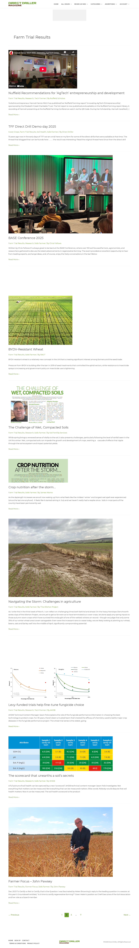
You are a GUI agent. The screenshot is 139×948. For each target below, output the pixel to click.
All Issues (65, 4)
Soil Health (41, 132)
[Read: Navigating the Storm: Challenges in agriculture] (60, 558)
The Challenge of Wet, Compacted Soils (38, 427)
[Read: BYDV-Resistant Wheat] (40, 320)
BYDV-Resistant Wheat (25, 349)
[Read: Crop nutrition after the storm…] (38, 471)
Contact (25, 940)
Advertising (110, 4)
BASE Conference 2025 (25, 238)
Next (127, 915)
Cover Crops (13, 132)
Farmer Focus (31, 887)
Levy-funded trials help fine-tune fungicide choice (46, 705)
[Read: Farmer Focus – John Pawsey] (60, 842)
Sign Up (17, 940)
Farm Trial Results (16, 98)
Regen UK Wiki (80, 4)
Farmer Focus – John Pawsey (30, 881)
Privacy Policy (33, 943)
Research (29, 98)
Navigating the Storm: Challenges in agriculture (44, 601)
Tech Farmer (40, 98)
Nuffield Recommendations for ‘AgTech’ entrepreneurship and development (66, 93)
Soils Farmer (52, 132)
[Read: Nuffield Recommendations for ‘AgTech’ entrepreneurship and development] (42, 69)
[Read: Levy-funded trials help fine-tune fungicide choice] (50, 682)
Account (123, 4)
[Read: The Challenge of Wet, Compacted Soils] (37, 403)
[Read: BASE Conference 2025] (60, 194)
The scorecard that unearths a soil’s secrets (41, 775)
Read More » (13, 114)
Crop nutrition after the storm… (32, 487)
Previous (13, 915)
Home (56, 4)
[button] (71, 4)
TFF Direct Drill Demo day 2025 (32, 126)
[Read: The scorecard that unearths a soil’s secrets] (60, 754)
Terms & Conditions (17, 943)
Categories (95, 4)
